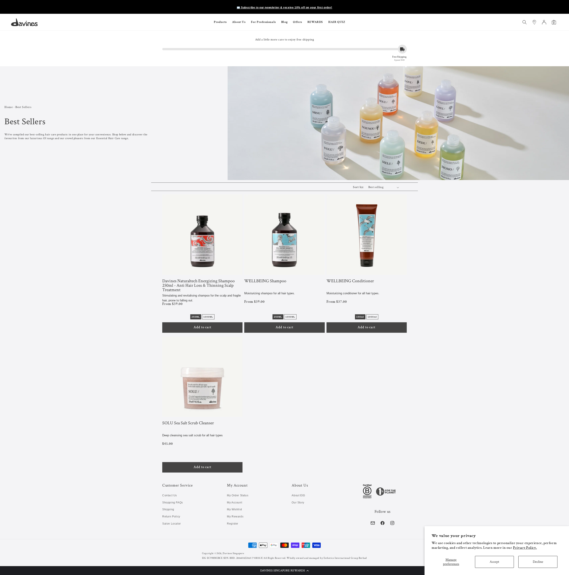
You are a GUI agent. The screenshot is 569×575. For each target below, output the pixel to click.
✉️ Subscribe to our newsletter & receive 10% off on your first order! (284, 7)
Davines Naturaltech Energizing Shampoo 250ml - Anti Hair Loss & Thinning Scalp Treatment (198, 285)
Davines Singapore (233, 553)
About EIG (298, 495)
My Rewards (235, 516)
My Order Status (237, 495)
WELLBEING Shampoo (265, 281)
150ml (360, 317)
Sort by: (358, 187)
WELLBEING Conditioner (350, 281)
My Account (234, 502)
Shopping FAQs (172, 502)
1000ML (208, 317)
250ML (196, 317)
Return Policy (171, 516)
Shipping (168, 509)
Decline (538, 561)
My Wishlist (234, 509)
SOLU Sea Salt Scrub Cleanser (188, 423)
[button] (284, 570)
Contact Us (169, 495)
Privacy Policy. (525, 547)
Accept (494, 561)
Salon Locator (171, 523)
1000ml (372, 317)
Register (232, 523)
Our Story (298, 502)
